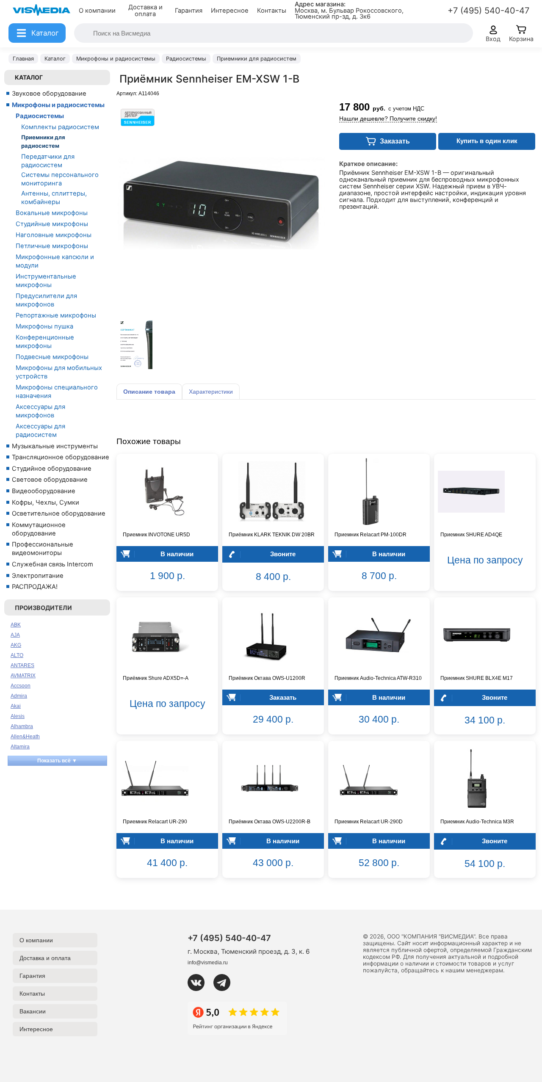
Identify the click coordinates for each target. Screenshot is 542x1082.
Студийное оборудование (51, 468)
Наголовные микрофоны (53, 235)
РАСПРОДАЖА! (35, 587)
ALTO (17, 655)
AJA (15, 635)
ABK (16, 625)
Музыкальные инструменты (55, 446)
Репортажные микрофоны (56, 315)
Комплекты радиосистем (60, 127)
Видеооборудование (43, 491)
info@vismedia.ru (208, 963)
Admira (19, 696)
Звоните (283, 554)
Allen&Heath (25, 737)
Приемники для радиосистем (43, 141)
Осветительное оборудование (58, 513)
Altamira (20, 747)
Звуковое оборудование (49, 93)
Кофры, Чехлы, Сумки (45, 502)
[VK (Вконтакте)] (199, 982)
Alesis (18, 716)
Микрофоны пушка (44, 326)
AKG (16, 645)
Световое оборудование (50, 479)
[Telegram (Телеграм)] (225, 982)
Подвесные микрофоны (52, 357)
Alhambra (22, 726)
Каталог (29, 77)
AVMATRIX (23, 676)
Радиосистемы (40, 116)
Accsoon (20, 686)
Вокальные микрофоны (52, 213)
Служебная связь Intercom (52, 564)
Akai (16, 706)
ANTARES (22, 665)
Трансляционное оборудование (60, 457)
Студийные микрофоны (52, 224)
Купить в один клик (486, 140)
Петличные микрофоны (52, 246)
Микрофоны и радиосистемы (58, 105)
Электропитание (38, 576)
